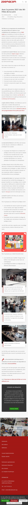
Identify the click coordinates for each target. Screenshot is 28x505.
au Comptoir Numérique (8, 471)
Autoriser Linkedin (14, 408)
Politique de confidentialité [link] (14, 503)
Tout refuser (14, 500)
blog (15, 17)
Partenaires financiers (7, 465)
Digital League (15, 53)
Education (19, 17)
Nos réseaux (5, 468)
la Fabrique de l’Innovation (8, 98)
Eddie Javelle (7, 15)
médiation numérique (8, 19)
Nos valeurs (5, 444)
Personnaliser (23, 500)
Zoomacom (4, 441)
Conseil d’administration (8, 453)
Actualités (10, 17)
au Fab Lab (20, 95)
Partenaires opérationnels (8, 462)
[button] (26, 2)
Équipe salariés (5, 456)
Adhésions (4, 447)
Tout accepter (5, 500)
